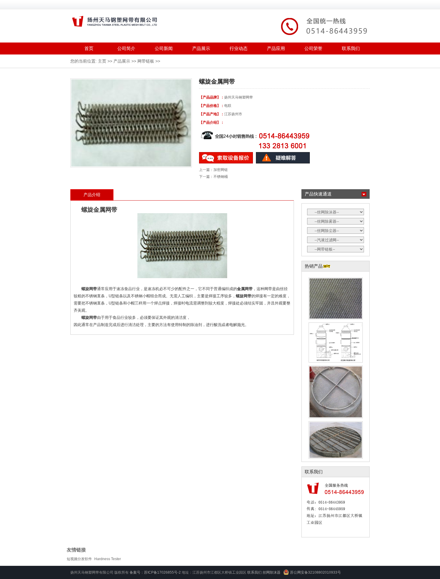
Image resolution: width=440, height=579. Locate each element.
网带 (93, 289)
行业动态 (239, 48)
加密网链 (220, 170)
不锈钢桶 (220, 177)
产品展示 (201, 48)
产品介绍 (92, 194)
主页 (102, 61)
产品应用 (276, 48)
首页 (88, 48)
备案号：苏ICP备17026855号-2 (155, 572)
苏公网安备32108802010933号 (315, 572)
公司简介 (126, 48)
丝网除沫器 (271, 572)
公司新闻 (164, 48)
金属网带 (105, 209)
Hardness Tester (107, 559)
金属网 (243, 289)
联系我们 (351, 48)
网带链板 (145, 61)
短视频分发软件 (79, 559)
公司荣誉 (313, 48)
